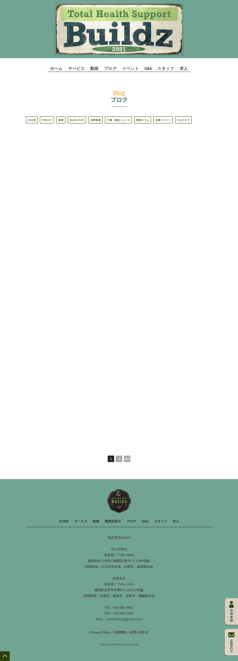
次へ (127, 459)
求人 (184, 68)
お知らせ (47, 120)
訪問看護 (95, 120)
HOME (64, 521)
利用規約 (119, 632)
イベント (130, 68)
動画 (94, 68)
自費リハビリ (163, 120)
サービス (80, 521)
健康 (60, 120)
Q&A (148, 68)
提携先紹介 (113, 521)
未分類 (32, 120)
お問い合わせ (139, 632)
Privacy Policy (100, 632)
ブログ (110, 68)
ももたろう (183, 120)
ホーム (56, 68)
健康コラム (142, 120)
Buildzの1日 (77, 120)
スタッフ (165, 68)
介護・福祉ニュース (118, 120)
